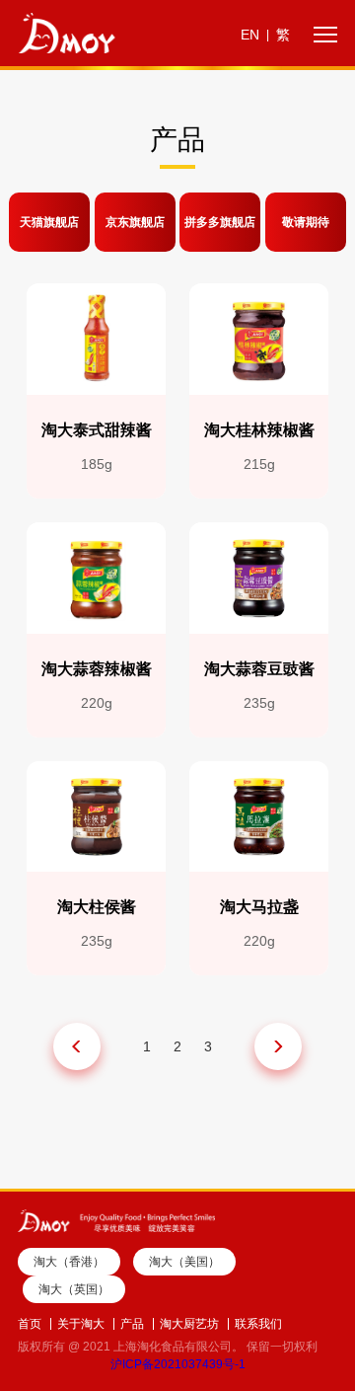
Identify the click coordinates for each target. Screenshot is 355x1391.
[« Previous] (77, 1046)
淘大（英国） (73, 1289)
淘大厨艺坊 (189, 1324)
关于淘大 (81, 1324)
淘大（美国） (184, 1262)
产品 (132, 1324)
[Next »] (278, 1046)
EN (250, 34)
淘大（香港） (69, 1262)
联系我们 (258, 1324)
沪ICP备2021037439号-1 (178, 1364)
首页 (29, 1324)
